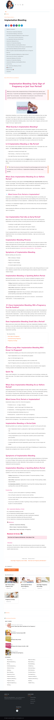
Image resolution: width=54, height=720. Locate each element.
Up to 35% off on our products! (11, 77)
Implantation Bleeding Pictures (13, 41)
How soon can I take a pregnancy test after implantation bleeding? (23, 515)
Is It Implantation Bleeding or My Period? (15, 33)
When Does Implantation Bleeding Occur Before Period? (18, 35)
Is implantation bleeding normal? (15, 511)
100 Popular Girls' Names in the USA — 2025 (19, 646)
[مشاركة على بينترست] (11, 25)
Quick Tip (8, 52)
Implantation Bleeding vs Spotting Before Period (16, 45)
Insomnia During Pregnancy (14, 338)
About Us (32, 703)
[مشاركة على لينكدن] (14, 25)
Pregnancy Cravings (12, 340)
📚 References (9, 67)
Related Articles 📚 (10, 69)
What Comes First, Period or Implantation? (15, 56)
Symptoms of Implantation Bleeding (14, 43)
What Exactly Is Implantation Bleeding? (14, 31)
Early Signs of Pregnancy (13, 336)
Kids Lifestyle (13, 631)
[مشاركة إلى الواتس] (19, 25)
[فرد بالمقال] (9, 25)
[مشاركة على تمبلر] (16, 25)
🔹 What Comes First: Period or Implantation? (15, 37)
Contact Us (32, 699)
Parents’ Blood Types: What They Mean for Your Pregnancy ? (23, 626)
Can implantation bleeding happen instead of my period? (21, 513)
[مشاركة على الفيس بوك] (6, 25)
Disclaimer (9, 71)
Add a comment (12, 569)
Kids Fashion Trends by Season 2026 (18, 633)
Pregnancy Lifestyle (14, 651)
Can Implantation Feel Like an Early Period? (15, 39)
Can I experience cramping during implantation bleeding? (21, 519)
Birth (12, 638)
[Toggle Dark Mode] (18, 5)
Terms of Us (32, 701)
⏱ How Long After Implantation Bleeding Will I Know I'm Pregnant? (20, 50)
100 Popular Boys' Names (16, 639)
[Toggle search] (20, 5)
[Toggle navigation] (22, 5)
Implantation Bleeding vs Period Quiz (14, 58)
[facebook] (16, 5)
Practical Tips (9, 64)
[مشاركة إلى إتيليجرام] (22, 25)
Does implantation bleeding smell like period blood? (20, 517)
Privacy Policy (33, 697)
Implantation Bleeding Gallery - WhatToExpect (30, 248)
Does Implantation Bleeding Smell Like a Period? (16, 48)
